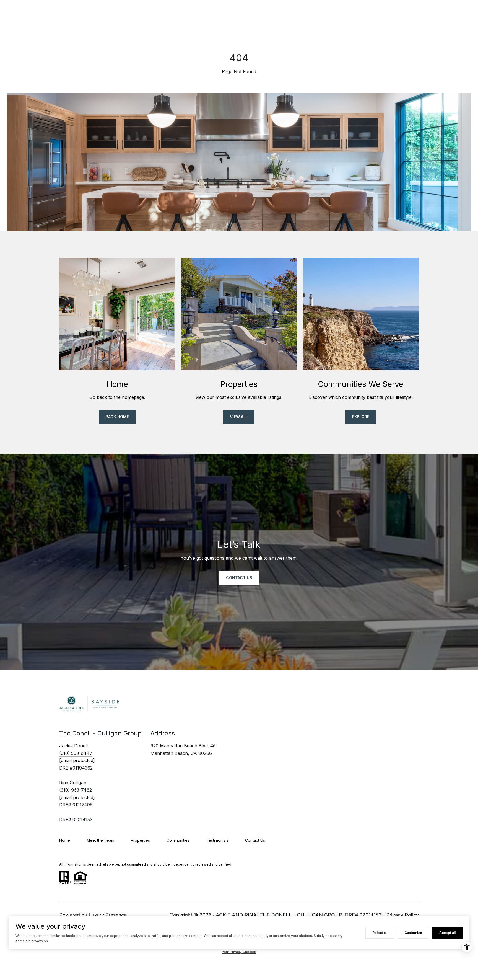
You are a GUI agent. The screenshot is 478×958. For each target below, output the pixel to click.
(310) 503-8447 (75, 753)
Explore (360, 416)
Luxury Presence (108, 915)
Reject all (379, 933)
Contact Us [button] (239, 577)
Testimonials (217, 840)
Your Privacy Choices (239, 952)
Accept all (447, 933)
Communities (178, 840)
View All (239, 416)
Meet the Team (100, 840)
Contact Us (255, 840)
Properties (140, 840)
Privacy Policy (402, 915)
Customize (413, 933)
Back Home (117, 416)
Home (64, 840)
